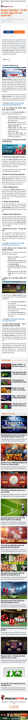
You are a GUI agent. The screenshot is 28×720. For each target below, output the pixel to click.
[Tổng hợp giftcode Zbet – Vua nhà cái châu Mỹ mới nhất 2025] (6, 374)
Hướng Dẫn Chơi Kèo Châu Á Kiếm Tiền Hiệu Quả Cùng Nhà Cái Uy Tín (12, 601)
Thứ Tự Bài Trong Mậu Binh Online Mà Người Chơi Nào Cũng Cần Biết (12, 546)
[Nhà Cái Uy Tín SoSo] (14, 697)
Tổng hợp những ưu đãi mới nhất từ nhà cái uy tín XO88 (19, 405)
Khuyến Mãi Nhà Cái (9, 19)
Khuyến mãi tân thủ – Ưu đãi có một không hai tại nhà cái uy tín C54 (18, 389)
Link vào (9, 32)
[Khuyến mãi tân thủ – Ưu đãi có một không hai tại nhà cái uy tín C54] (6, 390)
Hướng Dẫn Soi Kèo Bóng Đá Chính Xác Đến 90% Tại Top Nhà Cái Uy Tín (12, 574)
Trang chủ (3, 19)
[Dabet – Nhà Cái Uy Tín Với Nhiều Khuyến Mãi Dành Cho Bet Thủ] (6, 398)
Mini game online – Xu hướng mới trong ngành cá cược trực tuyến (13, 657)
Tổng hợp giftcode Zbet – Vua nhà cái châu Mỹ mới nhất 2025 (19, 373)
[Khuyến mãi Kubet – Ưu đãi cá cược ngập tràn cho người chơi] (5, 28)
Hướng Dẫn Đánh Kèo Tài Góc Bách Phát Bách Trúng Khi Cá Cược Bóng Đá (13, 519)
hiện (9, 59)
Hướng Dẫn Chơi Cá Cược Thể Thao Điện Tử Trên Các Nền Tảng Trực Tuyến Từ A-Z (14, 436)
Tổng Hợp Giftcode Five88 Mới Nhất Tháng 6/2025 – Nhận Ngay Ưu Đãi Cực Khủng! (19, 381)
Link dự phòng (19, 32)
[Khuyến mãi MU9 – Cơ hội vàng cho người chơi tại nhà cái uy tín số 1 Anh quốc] (6, 366)
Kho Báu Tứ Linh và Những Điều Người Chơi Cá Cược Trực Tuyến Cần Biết (14, 463)
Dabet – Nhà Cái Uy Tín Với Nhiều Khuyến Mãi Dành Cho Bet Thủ (19, 397)
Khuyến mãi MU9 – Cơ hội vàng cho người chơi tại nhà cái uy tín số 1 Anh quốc (19, 365)
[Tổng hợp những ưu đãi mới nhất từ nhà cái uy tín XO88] (6, 406)
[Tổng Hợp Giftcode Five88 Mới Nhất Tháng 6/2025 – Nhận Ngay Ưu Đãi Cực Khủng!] (6, 382)
